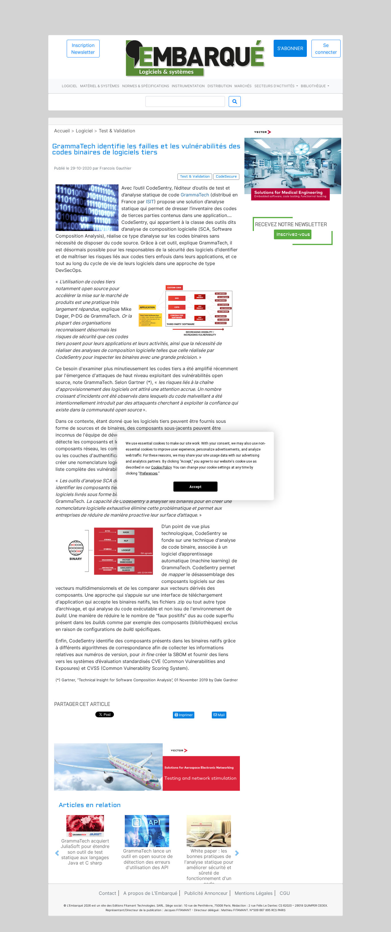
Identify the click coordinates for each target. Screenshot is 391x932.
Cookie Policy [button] (161, 467)
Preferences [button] (149, 473)
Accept (195, 487)
